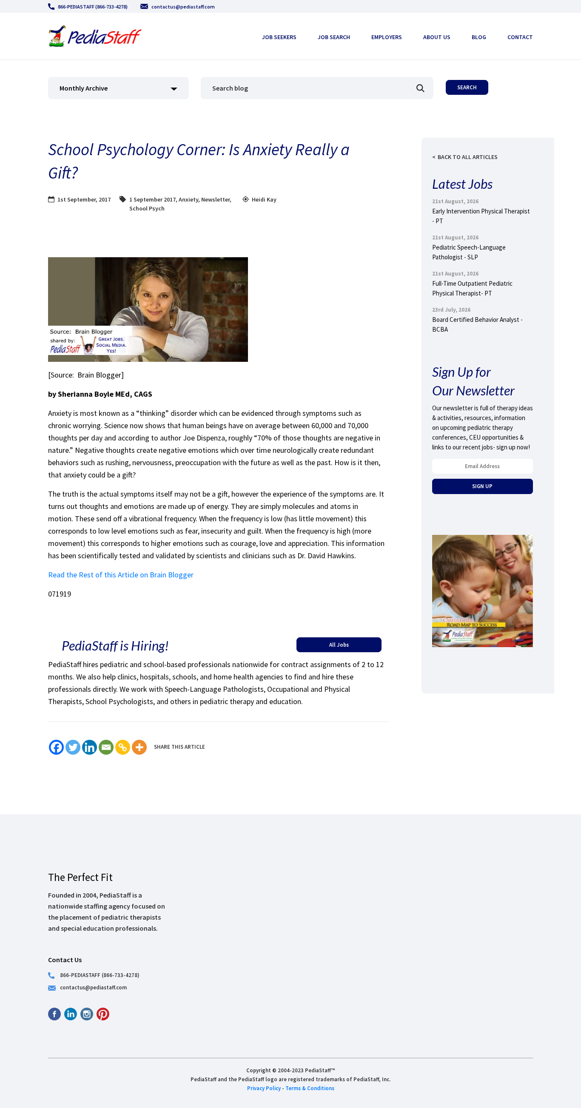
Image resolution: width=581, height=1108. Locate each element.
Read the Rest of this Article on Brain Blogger (121, 575)
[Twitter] (73, 747)
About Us (436, 37)
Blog (479, 37)
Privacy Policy (264, 1088)
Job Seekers (279, 37)
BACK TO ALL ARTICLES (468, 157)
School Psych (147, 208)
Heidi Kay (264, 199)
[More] (139, 747)
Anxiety (188, 199)
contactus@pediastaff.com (183, 6)
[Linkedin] (89, 747)
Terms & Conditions (309, 1088)
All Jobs (339, 644)
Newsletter (215, 199)
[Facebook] (56, 747)
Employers (386, 37)
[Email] (106, 747)
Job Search (334, 37)
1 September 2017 (152, 199)
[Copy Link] (122, 747)
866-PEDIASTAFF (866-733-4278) (93, 6)
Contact (520, 37)
